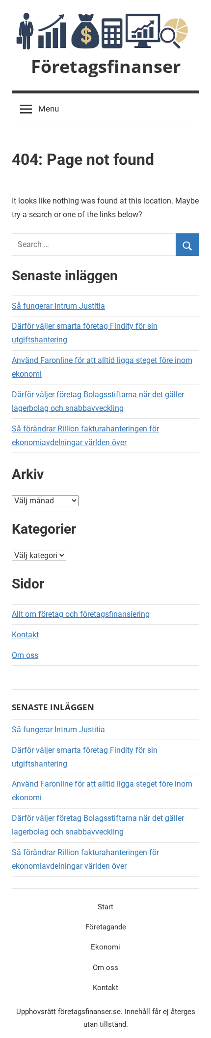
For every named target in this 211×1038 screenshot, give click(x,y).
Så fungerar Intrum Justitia (58, 306)
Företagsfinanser (106, 66)
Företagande (105, 927)
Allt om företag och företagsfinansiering (81, 614)
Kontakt (25, 634)
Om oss (25, 655)
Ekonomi (105, 947)
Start (105, 907)
